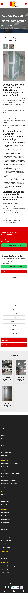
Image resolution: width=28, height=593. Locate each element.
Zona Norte (5, 271)
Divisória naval (4, 526)
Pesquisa (3, 448)
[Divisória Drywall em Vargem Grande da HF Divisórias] (5, 46)
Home (5, 25)
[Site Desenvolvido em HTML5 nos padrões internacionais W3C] (9, 587)
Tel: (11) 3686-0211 (5, 572)
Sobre (2, 428)
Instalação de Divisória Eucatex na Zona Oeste (10, 476)
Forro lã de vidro (4, 504)
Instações (3, 438)
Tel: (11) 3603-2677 (5, 569)
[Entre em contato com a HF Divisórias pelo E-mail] (14, 591)
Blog (11, 25)
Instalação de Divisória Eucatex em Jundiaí (10, 466)
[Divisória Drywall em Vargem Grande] (2, 4)
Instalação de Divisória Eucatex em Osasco (10, 470)
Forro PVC (3, 498)
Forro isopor (3, 494)
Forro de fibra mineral (5, 501)
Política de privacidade (6, 452)
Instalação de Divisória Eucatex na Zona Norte (10, 473)
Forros (2, 431)
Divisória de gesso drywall (6, 522)
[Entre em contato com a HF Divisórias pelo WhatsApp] (23, 591)
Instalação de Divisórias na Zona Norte (9, 483)
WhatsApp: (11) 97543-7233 (7, 565)
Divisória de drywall (5, 515)
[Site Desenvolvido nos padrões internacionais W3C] (6, 587)
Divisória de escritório (5, 519)
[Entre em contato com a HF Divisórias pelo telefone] (5, 591)
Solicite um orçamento (15, 245)
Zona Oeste (5, 340)
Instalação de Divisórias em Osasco (8, 480)
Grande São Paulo (6, 344)
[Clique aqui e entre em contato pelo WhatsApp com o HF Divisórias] (26, 4)
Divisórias (3, 435)
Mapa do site (4, 455)
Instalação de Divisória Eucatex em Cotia (9, 463)
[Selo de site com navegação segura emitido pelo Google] (15, 587)
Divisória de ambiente (5, 512)
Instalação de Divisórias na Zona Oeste (9, 487)
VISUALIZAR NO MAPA (6, 547)
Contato (3, 445)
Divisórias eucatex (5, 529)
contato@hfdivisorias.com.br (7, 576)
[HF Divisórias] (14, 4)
